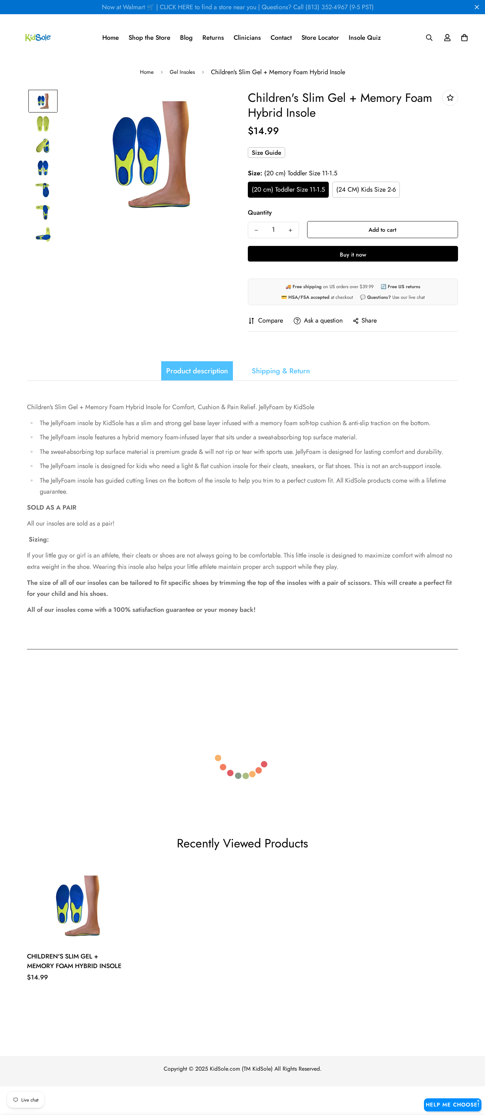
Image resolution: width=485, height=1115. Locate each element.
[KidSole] (38, 37)
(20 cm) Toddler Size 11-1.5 (288, 189)
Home (110, 37)
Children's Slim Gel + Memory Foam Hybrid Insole (74, 961)
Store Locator (320, 37)
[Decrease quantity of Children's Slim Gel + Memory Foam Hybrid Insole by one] (256, 230)
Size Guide (266, 152)
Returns (213, 37)
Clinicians (247, 37)
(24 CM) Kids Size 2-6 (366, 189)
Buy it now (353, 255)
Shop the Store (149, 37)
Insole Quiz (365, 37)
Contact (281, 37)
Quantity (260, 212)
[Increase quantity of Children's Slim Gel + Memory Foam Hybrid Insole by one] (290, 230)
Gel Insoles (182, 72)
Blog (186, 37)
